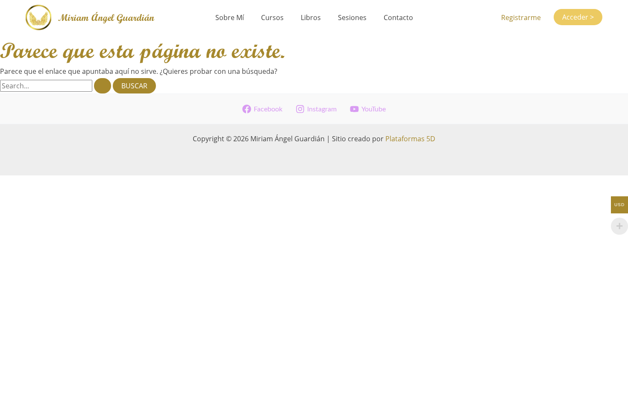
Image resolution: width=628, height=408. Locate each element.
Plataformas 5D (410, 138)
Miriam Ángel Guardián (106, 17)
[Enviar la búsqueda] (102, 85)
